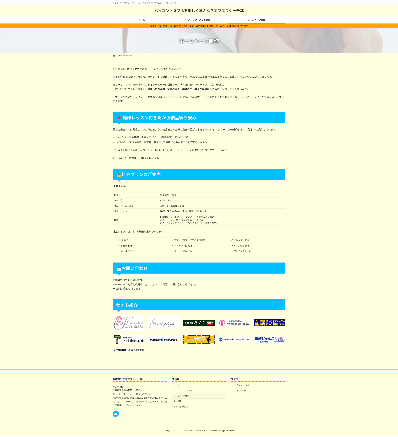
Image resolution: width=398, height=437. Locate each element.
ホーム (176, 385)
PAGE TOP (387, 421)
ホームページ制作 (181, 396)
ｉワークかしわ (239, 390)
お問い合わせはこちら (128, 288)
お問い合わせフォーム (183, 406)
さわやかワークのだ (241, 385)
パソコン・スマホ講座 (183, 390)
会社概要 (177, 401)
